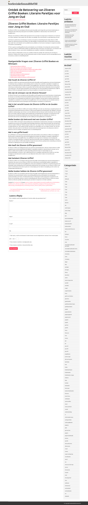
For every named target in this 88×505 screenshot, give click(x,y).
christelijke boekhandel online (71, 248)
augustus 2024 (68, 131)
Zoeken (66, 9)
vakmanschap (11, 185)
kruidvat (66, 383)
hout (66, 335)
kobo (66, 380)
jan (65, 343)
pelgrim (66, 433)
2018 (66, 176)
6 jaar (66, 189)
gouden (66, 327)
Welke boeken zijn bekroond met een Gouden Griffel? (23, 70)
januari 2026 (67, 86)
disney (66, 272)
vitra (66, 480)
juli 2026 (66, 71)
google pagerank (68, 314)
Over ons (30, 3)
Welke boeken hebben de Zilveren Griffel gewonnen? (23, 77)
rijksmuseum (67, 446)
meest (66, 404)
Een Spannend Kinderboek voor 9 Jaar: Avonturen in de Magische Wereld (21, 190)
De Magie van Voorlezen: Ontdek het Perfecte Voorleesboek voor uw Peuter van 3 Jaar (49, 190)
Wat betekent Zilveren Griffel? (18, 75)
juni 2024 (67, 136)
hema (66, 330)
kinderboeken (56, 182)
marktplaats (67, 398)
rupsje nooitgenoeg (69, 454)
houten (66, 338)
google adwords (68, 311)
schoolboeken (68, 456)
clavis (66, 256)
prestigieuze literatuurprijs (44, 183)
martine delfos (68, 401)
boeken (31, 182)
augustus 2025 (68, 99)
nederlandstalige (68, 411)
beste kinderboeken (69, 218)
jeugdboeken (67, 354)
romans (66, 451)
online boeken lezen (69, 417)
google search (68, 317)
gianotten (67, 298)
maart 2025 (67, 113)
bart (66, 215)
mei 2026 (67, 76)
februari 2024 (67, 147)
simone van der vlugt (69, 464)
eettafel (66, 282)
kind (66, 364)
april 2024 (67, 142)
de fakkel (67, 267)
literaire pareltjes (20, 183)
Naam (11, 216)
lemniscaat (67, 388)
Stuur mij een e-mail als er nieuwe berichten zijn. (21, 245)
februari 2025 (67, 115)
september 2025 (68, 97)
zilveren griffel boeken (47, 185)
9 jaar (66, 197)
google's (66, 319)
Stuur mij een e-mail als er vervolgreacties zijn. (21, 241)
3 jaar (66, 181)
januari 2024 (67, 150)
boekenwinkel (68, 226)
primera (66, 438)
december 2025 (68, 89)
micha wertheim (68, 406)
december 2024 (68, 121)
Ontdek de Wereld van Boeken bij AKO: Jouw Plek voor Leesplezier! (71, 45)
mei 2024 (67, 139)
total (66, 475)
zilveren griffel (38, 185)
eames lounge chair (69, 280)
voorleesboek (67, 488)
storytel (66, 472)
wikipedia (67, 496)
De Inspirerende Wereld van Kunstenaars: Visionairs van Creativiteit (70, 26)
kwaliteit (10, 183)
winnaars (32, 185)
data (66, 264)
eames (66, 277)
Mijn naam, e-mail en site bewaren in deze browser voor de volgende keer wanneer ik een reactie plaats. (34, 235)
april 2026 (67, 78)
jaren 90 (66, 351)
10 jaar (66, 168)
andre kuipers (67, 207)
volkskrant (67, 483)
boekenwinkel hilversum (70, 229)
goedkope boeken (68, 306)
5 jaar (66, 186)
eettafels (67, 285)
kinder (66, 367)
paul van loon (67, 430)
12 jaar (66, 173)
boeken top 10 (68, 221)
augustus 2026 (68, 68)
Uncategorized (17, 182)
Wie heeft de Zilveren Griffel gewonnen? (20, 74)
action (66, 200)
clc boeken (67, 259)
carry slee (67, 239)
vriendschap (27, 185)
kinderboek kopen (68, 369)
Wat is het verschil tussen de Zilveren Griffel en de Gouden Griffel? (26, 69)
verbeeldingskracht (19, 185)
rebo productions (68, 443)
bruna (66, 236)
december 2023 (68, 152)
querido (66, 440)
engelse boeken (68, 290)
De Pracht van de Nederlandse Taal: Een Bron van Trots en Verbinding (71, 31)
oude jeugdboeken (69, 422)
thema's (53, 183)
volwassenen (67, 485)
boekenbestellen (68, 223)
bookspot (67, 234)
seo (65, 461)
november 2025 (68, 92)
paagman (67, 425)
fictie (66, 293)
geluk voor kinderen (69, 296)
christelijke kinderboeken (70, 251)
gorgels (66, 322)
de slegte (67, 269)
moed (25, 183)
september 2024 (68, 128)
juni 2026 (67, 73)
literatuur (67, 393)
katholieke (67, 361)
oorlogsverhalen (68, 419)
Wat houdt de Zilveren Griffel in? (18, 66)
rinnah (66, 448)
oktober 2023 (67, 157)
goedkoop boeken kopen (70, 304)
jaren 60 (66, 346)
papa (66, 427)
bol (65, 231)
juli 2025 (66, 102)
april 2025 (67, 110)
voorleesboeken (68, 490)
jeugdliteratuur (49, 182)
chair (66, 242)
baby (66, 213)
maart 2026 (67, 81)
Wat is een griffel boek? (16, 72)
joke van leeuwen (68, 359)
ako (65, 205)
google (66, 309)
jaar (65, 340)
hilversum (67, 332)
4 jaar (66, 184)
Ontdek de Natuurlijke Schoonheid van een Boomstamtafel (69, 36)
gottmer (66, 325)
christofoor (67, 253)
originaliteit (35, 183)
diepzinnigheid (37, 182)
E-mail (11, 223)
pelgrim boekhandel (69, 435)
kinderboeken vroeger (69, 375)
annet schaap (67, 210)
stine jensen (67, 469)
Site (10, 230)
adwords (66, 202)
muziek (66, 409)
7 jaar (66, 192)
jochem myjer (67, 356)
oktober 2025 (67, 94)
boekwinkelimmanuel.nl (22, 4)
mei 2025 (67, 107)
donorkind (67, 275)
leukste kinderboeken (69, 390)
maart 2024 (67, 144)
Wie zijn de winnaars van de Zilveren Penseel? (21, 67)
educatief (43, 182)
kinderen (67, 377)
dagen (66, 261)
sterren (66, 467)
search (66, 459)
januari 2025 (67, 118)
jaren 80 (66, 348)
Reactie (11, 200)
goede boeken (68, 301)
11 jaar (66, 171)
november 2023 (68, 155)
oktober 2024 (67, 126)
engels (66, 288)
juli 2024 (66, 134)
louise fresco (67, 396)
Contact (35, 3)
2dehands (67, 178)
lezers (14, 183)
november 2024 (68, 123)
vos (65, 493)
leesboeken (67, 385)
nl (65, 414)
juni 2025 (67, 105)
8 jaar (66, 194)
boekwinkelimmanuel (20, 19)
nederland (30, 183)
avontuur (27, 182)
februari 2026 (67, 84)
